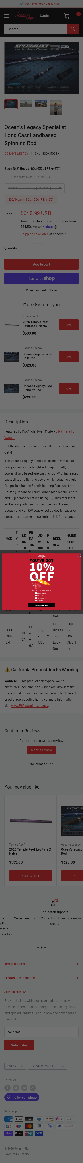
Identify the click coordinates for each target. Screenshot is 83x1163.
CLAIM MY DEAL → (41, 605)
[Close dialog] (79, 555)
